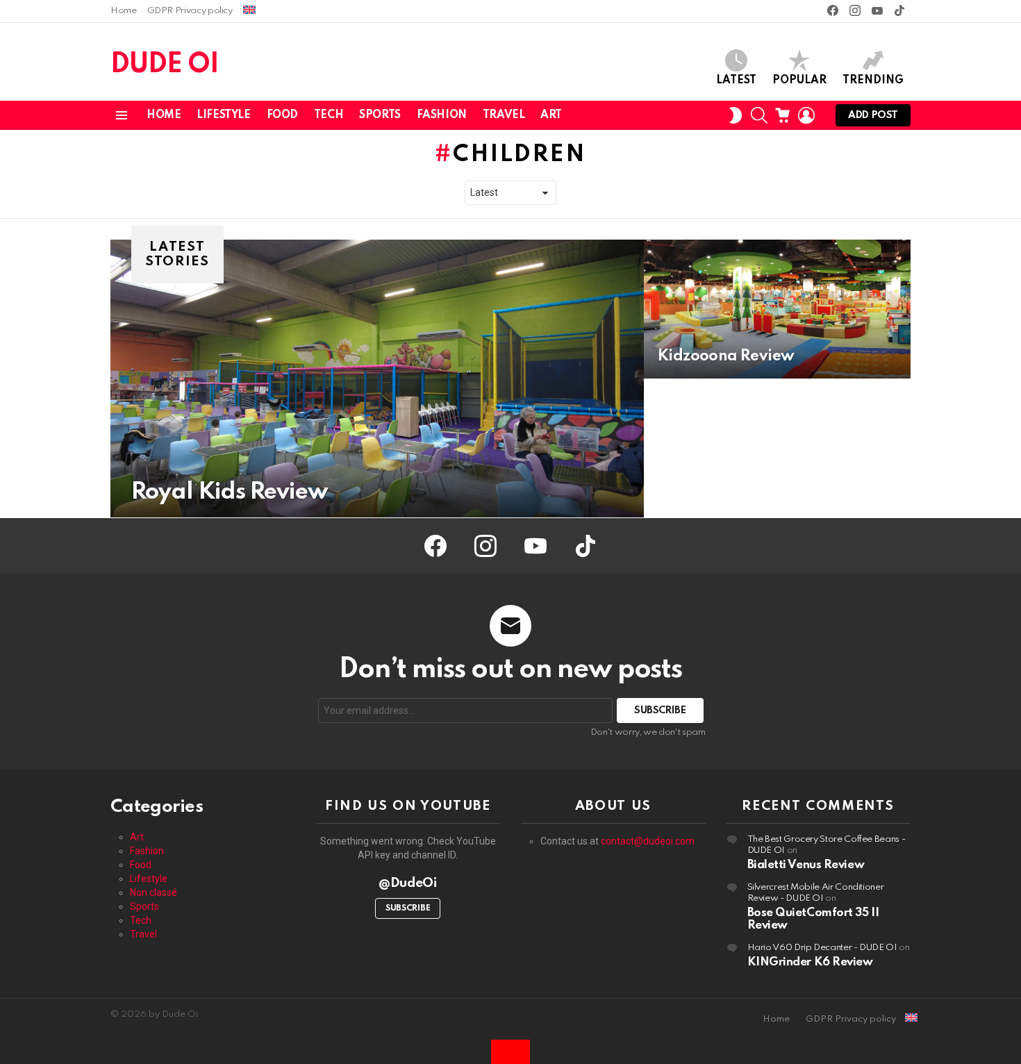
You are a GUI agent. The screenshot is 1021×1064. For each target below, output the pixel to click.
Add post (873, 115)
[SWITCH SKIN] (735, 115)
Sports (379, 115)
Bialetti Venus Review (806, 865)
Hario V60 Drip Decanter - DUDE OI (822, 947)
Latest (736, 80)
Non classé (153, 892)
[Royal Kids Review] (377, 378)
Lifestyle (223, 115)
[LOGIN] (806, 115)
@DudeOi (408, 883)
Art (551, 115)
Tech (328, 115)
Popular (799, 80)
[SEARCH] (759, 115)
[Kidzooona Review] (777, 309)
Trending (873, 80)
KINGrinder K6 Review (810, 962)
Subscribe (407, 908)
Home (123, 10)
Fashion (442, 115)
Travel (503, 115)
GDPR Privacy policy (190, 10)
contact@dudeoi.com (648, 841)
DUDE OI (164, 64)
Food (282, 115)
